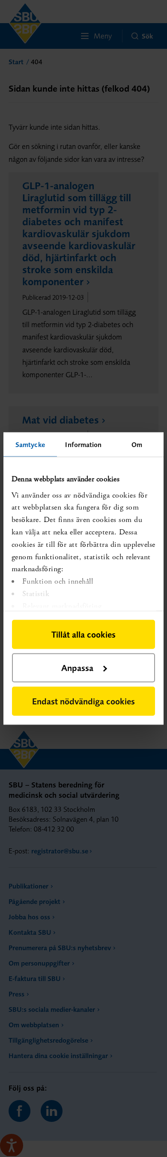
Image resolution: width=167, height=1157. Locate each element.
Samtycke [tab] (30, 444)
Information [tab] (83, 444)
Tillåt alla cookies (83, 634)
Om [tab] (136, 444)
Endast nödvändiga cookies (83, 701)
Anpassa (77, 668)
